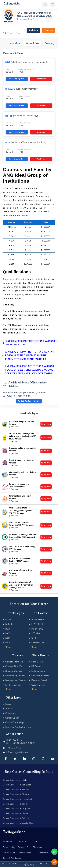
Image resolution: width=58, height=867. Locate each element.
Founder (27, 853)
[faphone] (54, 862)
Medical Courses (13, 685)
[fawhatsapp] (54, 852)
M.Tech (8, 624)
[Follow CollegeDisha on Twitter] (15, 758)
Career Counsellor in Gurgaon (16, 809)
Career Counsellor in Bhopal (15, 814)
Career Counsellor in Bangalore (17, 785)
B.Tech (8, 620)
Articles (8, 709)
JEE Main (35, 634)
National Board (38, 671)
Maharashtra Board (40, 676)
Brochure (48, 30)
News (8, 704)
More (7, 647)
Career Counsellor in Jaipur (15, 804)
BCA (7, 629)
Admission (7, 842)
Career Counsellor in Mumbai (16, 790)
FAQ (35, 842)
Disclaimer (37, 847)
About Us (22, 842)
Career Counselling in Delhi (15, 780)
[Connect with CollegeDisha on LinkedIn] (24, 758)
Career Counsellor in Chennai (16, 794)
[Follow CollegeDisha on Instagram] (33, 758)
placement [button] (49, 43)
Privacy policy (9, 847)
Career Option (12, 718)
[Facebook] (5, 758)
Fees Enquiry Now (16, 79)
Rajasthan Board (39, 680)
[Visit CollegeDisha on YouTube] (52, 758)
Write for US (43, 853)
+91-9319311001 (14, 748)
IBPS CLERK (37, 624)
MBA (7, 638)
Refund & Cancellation (13, 853)
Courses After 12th (14, 667)
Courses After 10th (14, 662)
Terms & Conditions (12, 858)
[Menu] (52, 4)
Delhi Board (37, 662)
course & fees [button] (32, 43)
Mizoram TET (37, 643)
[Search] (45, 4)
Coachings (10, 713)
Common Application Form (18, 727)
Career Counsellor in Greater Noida (19, 823)
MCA (7, 634)
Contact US (23, 847)
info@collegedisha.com (17, 753)
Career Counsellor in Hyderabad (17, 799)
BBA (7, 643)
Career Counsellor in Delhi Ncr (16, 818)
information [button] (14, 43)
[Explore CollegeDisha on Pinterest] (43, 758)
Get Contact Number (30, 401)
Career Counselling (14, 723)
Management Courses (15, 680)
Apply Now (33, 30)
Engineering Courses (15, 676)
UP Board (36, 667)
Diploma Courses (13, 671)
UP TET (35, 638)
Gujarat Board (38, 685)
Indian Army (37, 629)
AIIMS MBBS (37, 620)
